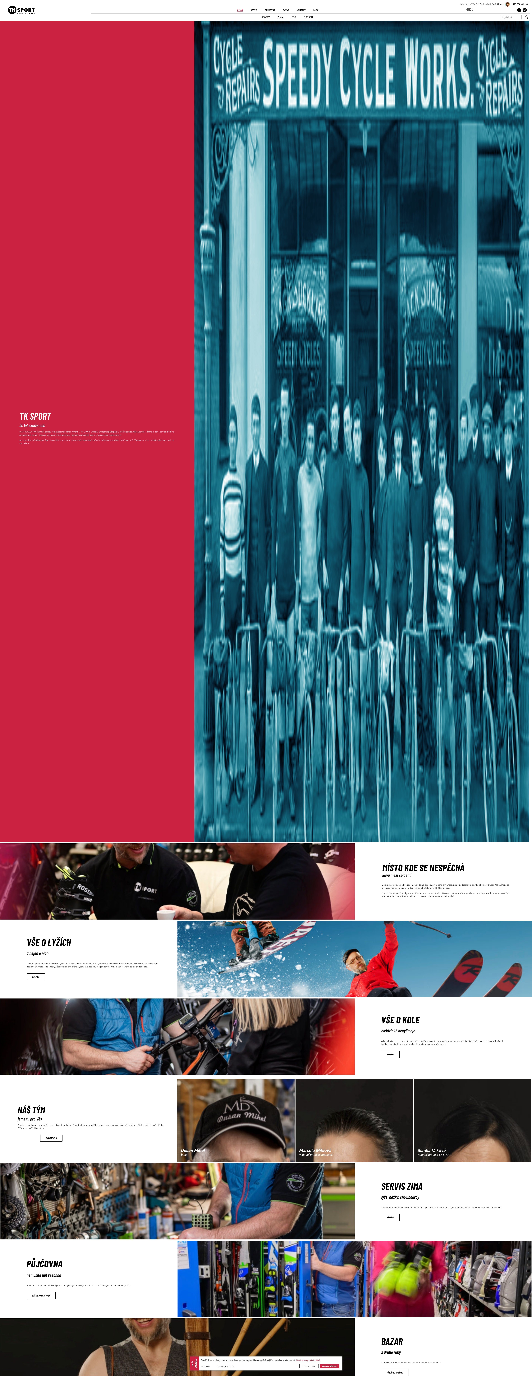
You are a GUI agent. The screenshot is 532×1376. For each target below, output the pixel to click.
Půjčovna (270, 10)
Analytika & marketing (226, 1366)
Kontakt (301, 10)
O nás (240, 10)
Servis (254, 10)
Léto (293, 17)
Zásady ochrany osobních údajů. (308, 1360)
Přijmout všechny (329, 1366)
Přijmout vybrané (309, 1366)
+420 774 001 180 (519, 4)
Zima (280, 17)
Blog (316, 10)
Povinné (207, 1366)
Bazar (286, 10)
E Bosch (308, 17)
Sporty (265, 17)
